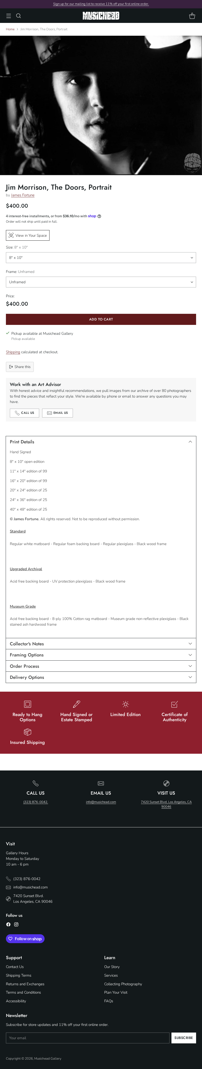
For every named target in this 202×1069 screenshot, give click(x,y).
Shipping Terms (18, 975)
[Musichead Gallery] (101, 15)
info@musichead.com (101, 802)
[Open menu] (8, 16)
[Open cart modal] (192, 16)
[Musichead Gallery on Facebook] (8, 925)
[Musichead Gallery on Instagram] (16, 925)
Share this (23, 366)
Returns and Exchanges (25, 984)
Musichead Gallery (47, 1058)
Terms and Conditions (23, 992)
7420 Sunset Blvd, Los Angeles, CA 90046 (166, 804)
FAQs (108, 1001)
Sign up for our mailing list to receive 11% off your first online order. (101, 4)
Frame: (20, 271)
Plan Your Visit (115, 992)
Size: (17, 247)
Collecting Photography (123, 984)
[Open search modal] (18, 16)
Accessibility (16, 1001)
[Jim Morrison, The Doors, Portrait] (101, 105)
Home (10, 29)
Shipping (13, 352)
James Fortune (22, 195)
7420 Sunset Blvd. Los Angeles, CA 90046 (32, 898)
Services (111, 975)
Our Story (112, 966)
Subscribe (183, 1037)
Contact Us (15, 966)
